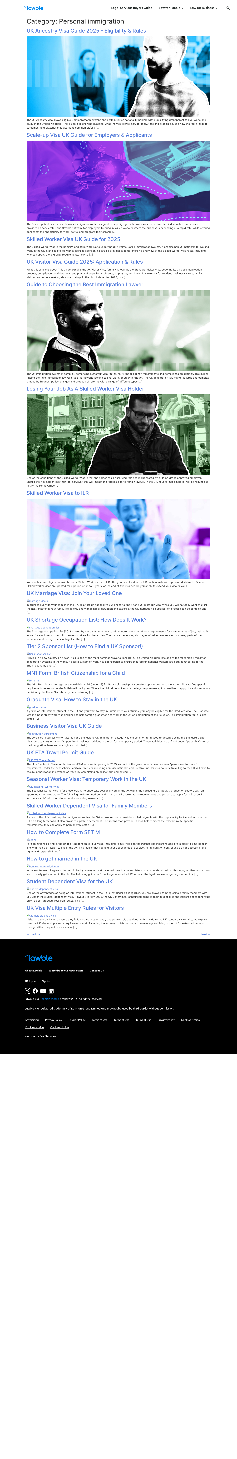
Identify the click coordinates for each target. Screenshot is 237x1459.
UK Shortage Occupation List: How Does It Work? (87, 620)
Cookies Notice (190, 1020)
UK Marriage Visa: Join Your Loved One (74, 593)
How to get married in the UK (62, 858)
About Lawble (33, 970)
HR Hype (30, 981)
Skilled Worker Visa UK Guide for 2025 (73, 239)
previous (33, 934)
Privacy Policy (53, 1020)
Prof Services (48, 1036)
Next (205, 934)
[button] (228, 8)
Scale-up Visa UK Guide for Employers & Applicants (89, 135)
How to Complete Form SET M (63, 832)
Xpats (45, 981)
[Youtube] (43, 991)
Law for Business (202, 8)
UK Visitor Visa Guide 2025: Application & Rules (85, 262)
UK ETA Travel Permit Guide (60, 752)
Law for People (169, 8)
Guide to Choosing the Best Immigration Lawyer (85, 284)
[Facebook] (35, 991)
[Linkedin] (51, 991)
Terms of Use (99, 1020)
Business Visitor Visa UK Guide (64, 726)
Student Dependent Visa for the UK (70, 881)
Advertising (32, 1020)
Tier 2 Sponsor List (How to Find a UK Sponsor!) (85, 646)
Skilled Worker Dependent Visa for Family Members (89, 805)
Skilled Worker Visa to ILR (58, 493)
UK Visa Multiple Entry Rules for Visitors (75, 908)
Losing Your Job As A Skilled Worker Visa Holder (85, 389)
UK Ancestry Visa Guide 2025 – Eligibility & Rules (86, 31)
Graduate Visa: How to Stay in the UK (72, 699)
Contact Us (97, 970)
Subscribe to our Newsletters (66, 970)
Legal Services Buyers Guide (131, 8)
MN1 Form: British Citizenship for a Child (76, 673)
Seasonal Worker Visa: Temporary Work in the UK (86, 779)
